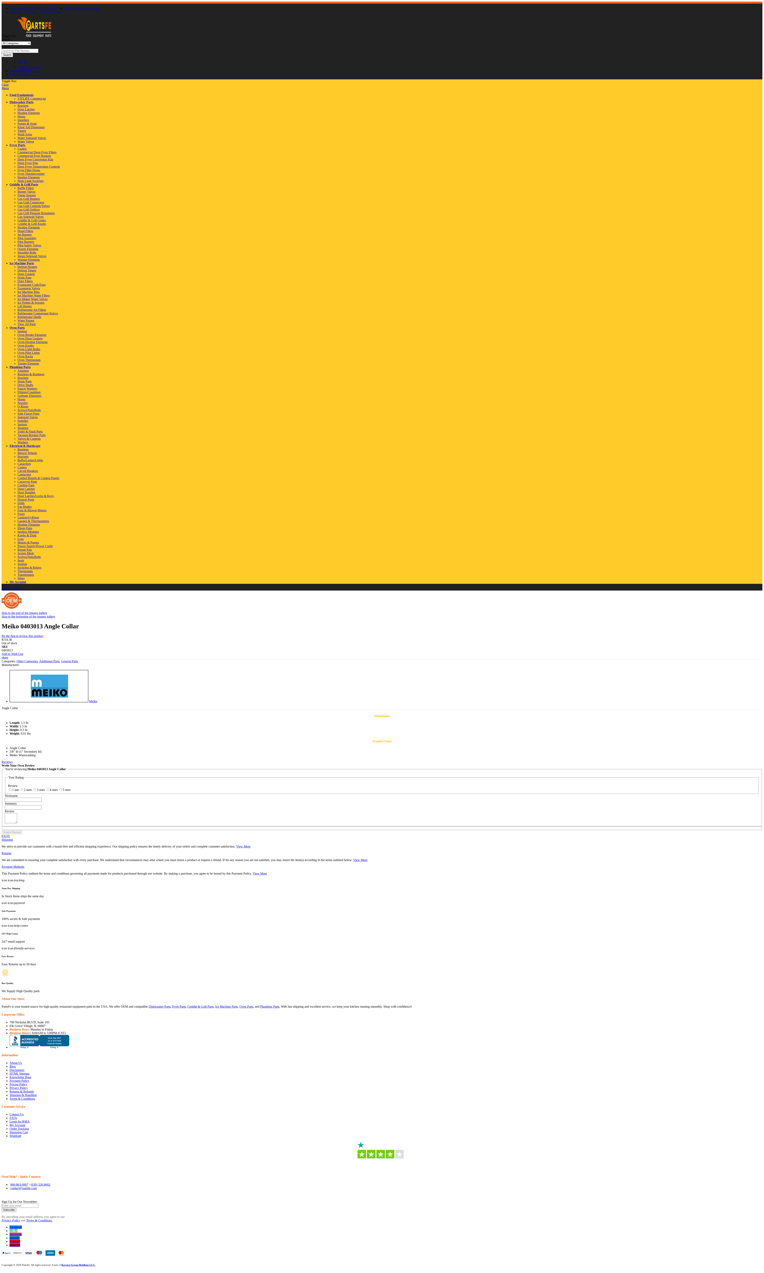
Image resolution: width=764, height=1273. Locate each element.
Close (5, 84)
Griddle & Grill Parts (24, 184)
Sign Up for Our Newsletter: (19, 1201)
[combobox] (20, 51)
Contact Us (31, 12)
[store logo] (34, 36)
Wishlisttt (15, 1136)
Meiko (93, 701)
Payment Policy (19, 1080)
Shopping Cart (19, 1132)
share (5, 657)
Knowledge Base (20, 1077)
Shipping (7, 839)
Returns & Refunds (22, 1091)
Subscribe (9, 1209)
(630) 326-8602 (47, 8)
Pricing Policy (18, 1084)
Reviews (7, 762)
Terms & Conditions (22, 1098)
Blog (13, 1066)
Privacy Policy (19, 1088)
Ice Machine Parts (22, 263)
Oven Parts (17, 327)
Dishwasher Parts (21, 102)
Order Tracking (19, 1128)
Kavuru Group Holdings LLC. (78, 1264)
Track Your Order (51, 12)
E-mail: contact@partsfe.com (81, 8)
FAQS (6, 836)
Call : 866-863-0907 (22, 8)
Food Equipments (22, 95)
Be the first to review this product (22, 636)
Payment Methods (13, 866)
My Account (18, 582)
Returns (6, 853)
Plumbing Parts (20, 367)
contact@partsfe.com (23, 1188)
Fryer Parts (17, 145)
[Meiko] (49, 701)
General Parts (69, 661)
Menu (5, 88)
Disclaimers (17, 1070)
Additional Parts (49, 661)
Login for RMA (20, 1121)
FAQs (13, 1118)
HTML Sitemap (19, 1073)
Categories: (9, 661)
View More (243, 846)
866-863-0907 (19, 1184)
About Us (16, 12)
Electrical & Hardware (25, 446)
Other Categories (27, 661)
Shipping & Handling (23, 1095)
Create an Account (29, 67)
